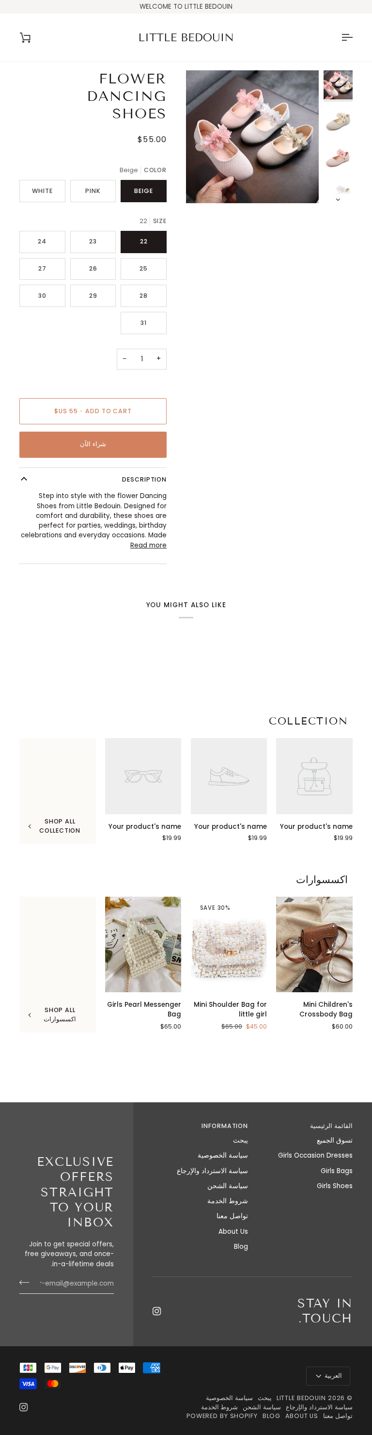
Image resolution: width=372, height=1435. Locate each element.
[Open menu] (338, 37)
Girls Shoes (335, 1186)
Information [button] (225, 1126)
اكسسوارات (322, 879)
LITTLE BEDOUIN (301, 1398)
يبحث (240, 1140)
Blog (241, 1246)
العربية (333, 1375)
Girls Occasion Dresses (315, 1155)
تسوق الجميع (335, 1140)
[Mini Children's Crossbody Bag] (314, 944)
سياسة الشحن (227, 1186)
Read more (148, 545)
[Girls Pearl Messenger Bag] (143, 944)
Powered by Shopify (222, 1416)
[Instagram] (157, 1311)
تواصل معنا (232, 1216)
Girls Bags (337, 1171)
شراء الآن (93, 444)
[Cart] (33, 37)
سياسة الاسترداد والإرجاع (212, 1171)
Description (144, 479)
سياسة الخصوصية (223, 1155)
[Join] (27, 1282)
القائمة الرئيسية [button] (331, 1126)
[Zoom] (300, 185)
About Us (233, 1231)
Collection (308, 721)
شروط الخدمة (227, 1201)
